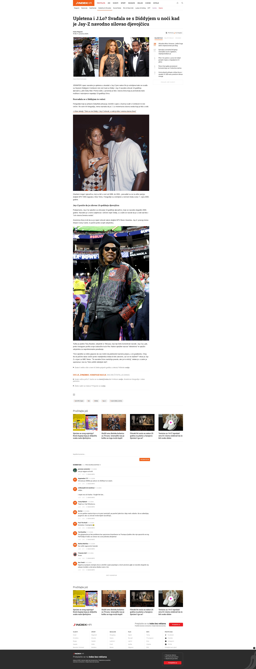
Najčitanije (92, 8)
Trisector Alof (82, 553)
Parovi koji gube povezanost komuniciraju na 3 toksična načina (169, 67)
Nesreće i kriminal (78, 647)
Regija (75, 641)
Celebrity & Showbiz (104, 8)
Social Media (117, 8)
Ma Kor (80, 511)
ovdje (121, 379)
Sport (123, 3)
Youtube (170, 638)
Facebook (171, 635)
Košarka (93, 647)
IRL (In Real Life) (128, 8)
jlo (89, 401)
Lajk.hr (130, 641)
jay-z (104, 401)
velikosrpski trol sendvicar (86, 488)
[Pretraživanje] (181, 3)
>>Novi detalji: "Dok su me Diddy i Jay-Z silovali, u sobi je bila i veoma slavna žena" (104, 111)
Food (111, 644)
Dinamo (93, 638)
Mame (112, 647)
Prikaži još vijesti (168, 82)
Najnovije (84, 8)
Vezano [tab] (178, 38)
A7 (75, 480)
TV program (149, 638)
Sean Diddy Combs (116, 401)
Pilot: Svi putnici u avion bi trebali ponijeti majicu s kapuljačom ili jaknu (169, 60)
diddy (96, 401)
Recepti (130, 638)
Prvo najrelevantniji (92, 465)
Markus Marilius (83, 543)
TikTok (170, 644)
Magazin (76, 8)
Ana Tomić (81, 562)
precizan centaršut (84, 469)
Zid (109, 3)
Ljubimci (112, 641)
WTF (149, 8)
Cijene (148, 3)
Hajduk (93, 641)
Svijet (74, 635)
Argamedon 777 (83, 478)
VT (75, 489)
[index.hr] (83, 3)
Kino (147, 641)
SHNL (93, 644)
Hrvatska (75, 638)
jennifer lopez (78, 401)
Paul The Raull (82, 522)
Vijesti (115, 3)
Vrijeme (148, 644)
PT (75, 524)
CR (75, 503)
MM (75, 545)
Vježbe (154, 8)
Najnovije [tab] (159, 38)
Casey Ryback (82, 501)
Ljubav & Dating (140, 8)
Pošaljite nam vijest (171, 647)
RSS (147, 647)
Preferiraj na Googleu (175, 33)
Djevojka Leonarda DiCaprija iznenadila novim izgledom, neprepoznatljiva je (167, 52)
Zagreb (75, 644)
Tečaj (148, 635)
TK (75, 533)
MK (75, 512)
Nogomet (94, 635)
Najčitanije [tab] (169, 38)
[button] (75, 421)
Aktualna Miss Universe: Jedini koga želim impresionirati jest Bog (170, 45)
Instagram (171, 641)
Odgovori (130, 647)
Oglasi (140, 3)
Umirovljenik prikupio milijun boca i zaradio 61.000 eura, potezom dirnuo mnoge (170, 74)
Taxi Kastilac (82, 532)
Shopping (112, 635)
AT (75, 564)
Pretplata (101, 3)
